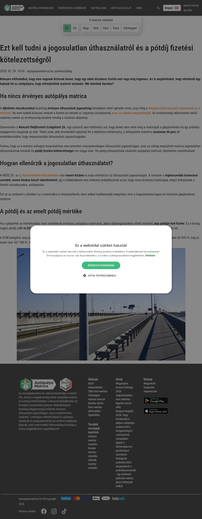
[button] (101, 275)
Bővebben (150, 255)
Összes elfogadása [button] (101, 265)
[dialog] (101, 259)
